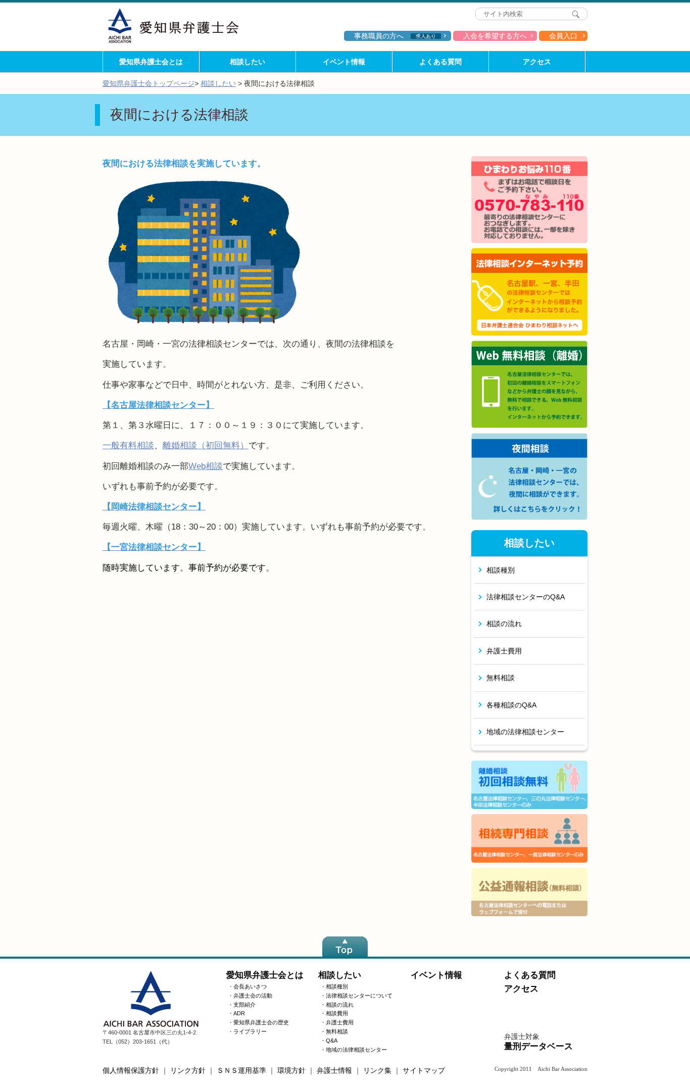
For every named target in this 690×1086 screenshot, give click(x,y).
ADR (239, 1013)
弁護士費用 (504, 651)
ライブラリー (250, 1031)
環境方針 (291, 1070)
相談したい (247, 62)
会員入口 (563, 36)
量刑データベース (538, 1046)
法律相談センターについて (359, 996)
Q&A (331, 1040)
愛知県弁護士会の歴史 (261, 1022)
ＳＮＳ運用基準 (241, 1070)
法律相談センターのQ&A (525, 597)
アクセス (537, 62)
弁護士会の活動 (252, 996)
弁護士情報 (334, 1070)
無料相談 (500, 678)
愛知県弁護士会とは (151, 62)
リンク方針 (188, 1070)
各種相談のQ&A (511, 705)
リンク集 (377, 1070)
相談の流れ (504, 624)
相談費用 (337, 1013)
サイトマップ (424, 1070)
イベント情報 (344, 62)
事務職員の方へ (395, 36)
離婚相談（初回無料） (206, 445)
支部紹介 (244, 1005)
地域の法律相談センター (525, 732)
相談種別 (500, 570)
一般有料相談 (128, 445)
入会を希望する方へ (495, 36)
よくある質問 (440, 62)
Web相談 (205, 466)
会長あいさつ (250, 986)
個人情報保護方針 (131, 1070)
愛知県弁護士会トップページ (148, 83)
